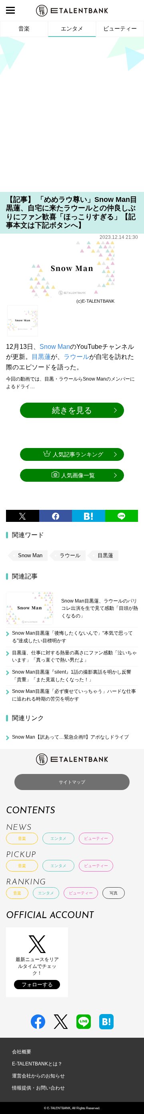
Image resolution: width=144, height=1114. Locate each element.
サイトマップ (72, 782)
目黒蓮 (41, 356)
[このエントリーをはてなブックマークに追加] (88, 516)
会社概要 (21, 1052)
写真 (114, 893)
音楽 (24, 28)
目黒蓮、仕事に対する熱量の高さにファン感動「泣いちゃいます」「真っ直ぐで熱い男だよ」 (74, 656)
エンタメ (72, 28)
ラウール (76, 356)
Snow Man (55, 346)
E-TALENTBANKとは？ (37, 1064)
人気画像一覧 (78, 475)
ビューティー (120, 28)
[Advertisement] (72, 117)
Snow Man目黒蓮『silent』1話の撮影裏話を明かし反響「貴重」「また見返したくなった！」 (71, 675)
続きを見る (72, 410)
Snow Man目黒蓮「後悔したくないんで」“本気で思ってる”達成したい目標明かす (72, 636)
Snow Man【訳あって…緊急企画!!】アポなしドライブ (70, 736)
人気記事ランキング (78, 454)
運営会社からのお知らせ (38, 1076)
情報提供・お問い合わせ (38, 1088)
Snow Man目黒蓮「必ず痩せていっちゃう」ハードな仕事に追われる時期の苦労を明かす (74, 694)
